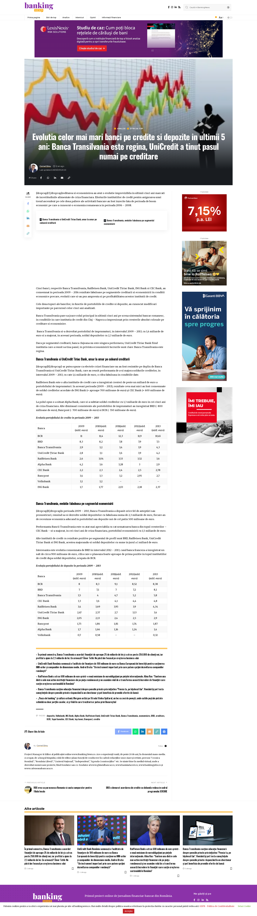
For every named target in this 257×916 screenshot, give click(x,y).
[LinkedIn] (175, 7)
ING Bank (69, 715)
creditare (160, 715)
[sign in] (211, 17)
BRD (153, 715)
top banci (79, 719)
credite (97, 719)
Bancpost (88, 719)
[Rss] (179, 7)
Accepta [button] (129, 911)
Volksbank (60, 715)
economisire (144, 715)
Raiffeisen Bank (93, 715)
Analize (121, 129)
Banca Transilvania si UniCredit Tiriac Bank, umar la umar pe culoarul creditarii (68, 221)
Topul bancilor (58, 719)
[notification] (215, 17)
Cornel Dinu (45, 166)
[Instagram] (172, 7)
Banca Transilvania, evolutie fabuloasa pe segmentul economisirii (129, 222)
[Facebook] (168, 7)
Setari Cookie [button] (244, 906)
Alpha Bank (79, 715)
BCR (49, 719)
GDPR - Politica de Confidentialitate (216, 906)
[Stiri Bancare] (39, 7)
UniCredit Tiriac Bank (110, 715)
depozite (51, 715)
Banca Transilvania (129, 715)
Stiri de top (136, 129)
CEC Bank (69, 719)
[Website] (165, 746)
